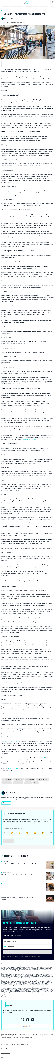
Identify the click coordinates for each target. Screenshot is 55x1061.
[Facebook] (27, 1019)
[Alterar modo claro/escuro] (4, 65)
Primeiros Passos (7, 872)
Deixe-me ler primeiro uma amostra (12, 935)
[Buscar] (53, 2)
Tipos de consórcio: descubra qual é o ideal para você (16, 874)
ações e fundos (7, 779)
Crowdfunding (18, 779)
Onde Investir (6, 861)
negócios (27, 782)
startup (36, 782)
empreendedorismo (42, 779)
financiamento (7, 782)
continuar (8, 841)
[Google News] (27, 1026)
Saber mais (6, 802)
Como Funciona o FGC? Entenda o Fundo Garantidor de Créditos (19, 863)
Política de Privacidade (35, 956)
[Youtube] (32, 1019)
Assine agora (27, 952)
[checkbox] (4, 956)
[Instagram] (22, 1019)
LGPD (2, 1057)
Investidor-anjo (18, 782)
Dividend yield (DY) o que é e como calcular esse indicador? (18, 897)
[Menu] (2, 2)
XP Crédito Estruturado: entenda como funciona (15, 886)
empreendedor (30, 779)
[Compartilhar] (50, 1003)
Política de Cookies (5, 1053)
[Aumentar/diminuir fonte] (4, 62)
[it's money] (27, 2)
